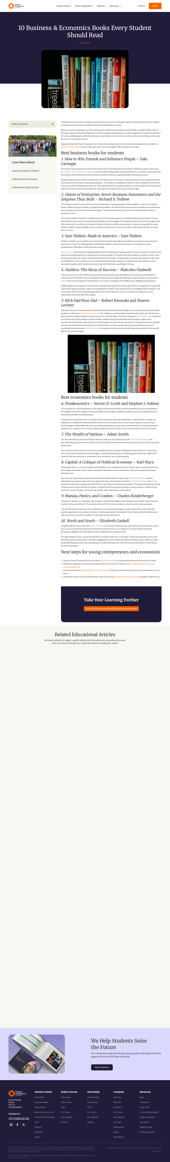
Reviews (38, 1127)
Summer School (63, 6)
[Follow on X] (23, 1124)
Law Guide (144, 1122)
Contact (141, 5)
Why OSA (117, 1102)
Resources (114, 6)
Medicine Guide (146, 1127)
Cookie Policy (138, 1148)
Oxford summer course (89, 313)
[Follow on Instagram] (11, 1124)
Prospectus (144, 1102)
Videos (37, 1137)
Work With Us (119, 1137)
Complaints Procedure (152, 1148)
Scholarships (118, 1127)
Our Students (66, 1117)
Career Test (144, 1107)
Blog (141, 1097)
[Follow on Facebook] (17, 1124)
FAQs (37, 1122)
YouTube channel (108, 560)
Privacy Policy (156, 1151)
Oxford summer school (70, 147)
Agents (116, 1132)
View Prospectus (102, 1067)
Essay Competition (147, 1117)
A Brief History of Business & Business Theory (39, 995)
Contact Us (117, 1107)
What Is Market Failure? (25, 872)
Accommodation (42, 1102)
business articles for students (126, 576)
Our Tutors (65, 1112)
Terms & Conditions (124, 1148)
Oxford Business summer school (95, 570)
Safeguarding (111, 1148)
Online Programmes (83, 6)
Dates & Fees (40, 1107)
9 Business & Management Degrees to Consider (40, 749)
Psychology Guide (147, 1132)
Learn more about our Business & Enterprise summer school (111, 608)
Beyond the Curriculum (44, 1112)
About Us (101, 6)
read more (15, 760)
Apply (155, 5)
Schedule (39, 1132)
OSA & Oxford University (45, 1117)
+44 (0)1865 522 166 (18, 1118)
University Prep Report (149, 1112)
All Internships (93, 1097)
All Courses (39, 1097)
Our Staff (117, 1122)
